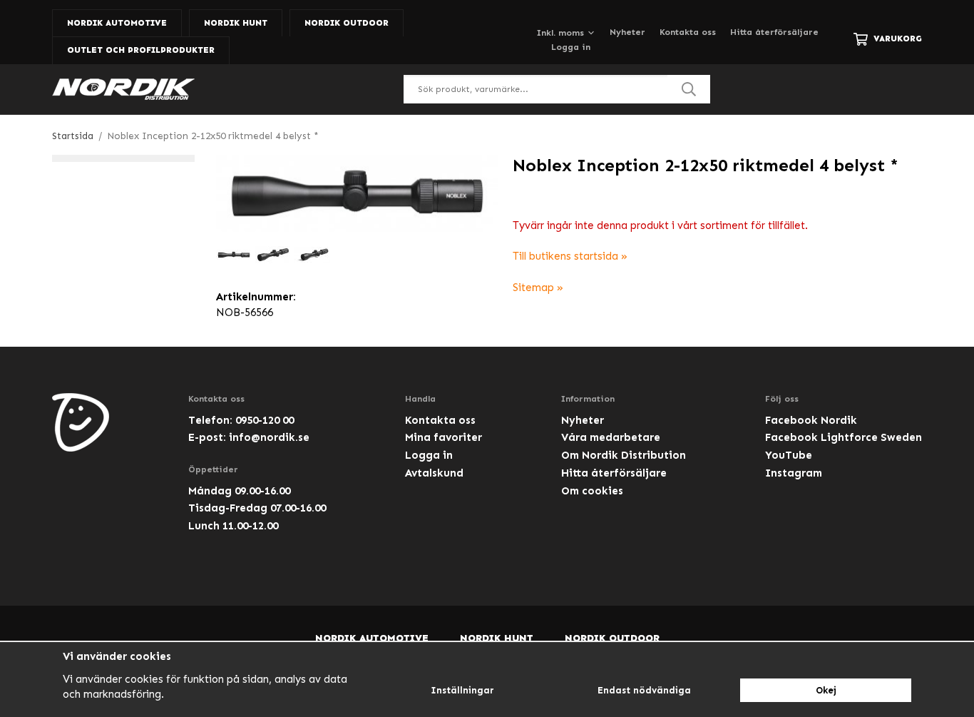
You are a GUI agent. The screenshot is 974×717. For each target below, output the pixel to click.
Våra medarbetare (610, 437)
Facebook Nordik (811, 420)
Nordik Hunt (235, 23)
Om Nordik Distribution (623, 455)
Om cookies (592, 490)
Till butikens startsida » (570, 256)
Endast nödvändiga (644, 690)
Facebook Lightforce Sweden (843, 437)
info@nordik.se (269, 437)
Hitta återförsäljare (774, 32)
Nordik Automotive (117, 23)
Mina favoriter (443, 437)
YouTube (788, 455)
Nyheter (627, 32)
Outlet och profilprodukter (141, 50)
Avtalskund (434, 473)
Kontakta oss (688, 32)
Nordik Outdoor (346, 23)
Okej (826, 690)
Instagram (793, 473)
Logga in (570, 47)
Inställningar (462, 690)
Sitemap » (538, 287)
